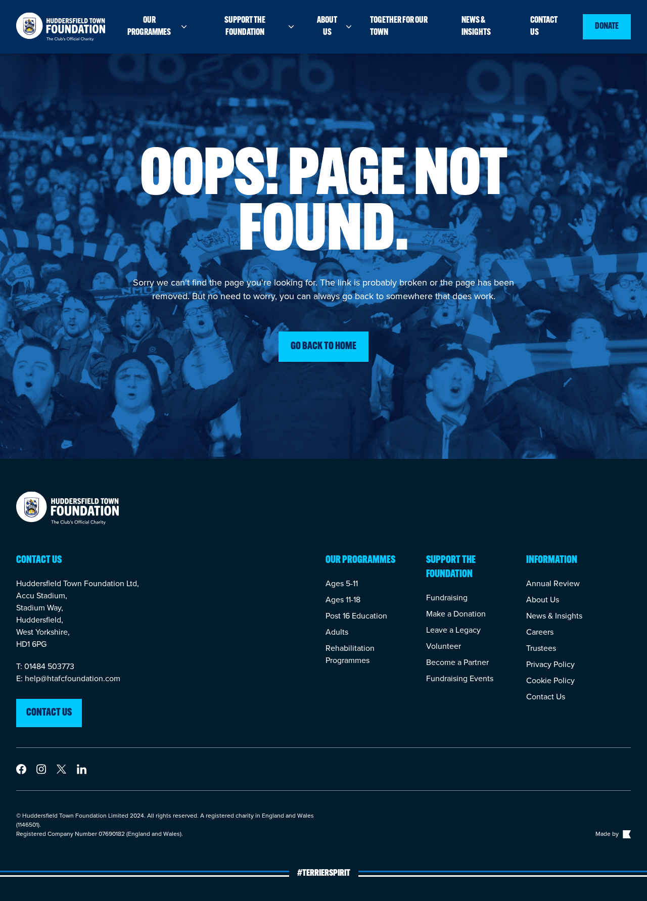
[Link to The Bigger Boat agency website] (626, 833)
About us (327, 26)
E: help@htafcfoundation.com (68, 678)
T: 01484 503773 (45, 666)
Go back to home (323, 347)
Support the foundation (244, 26)
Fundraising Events (459, 678)
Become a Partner (457, 662)
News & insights (476, 26)
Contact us (544, 26)
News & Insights (554, 616)
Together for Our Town (399, 26)
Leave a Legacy (453, 630)
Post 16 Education (356, 616)
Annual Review (553, 583)
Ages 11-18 (343, 599)
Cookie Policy (550, 680)
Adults (337, 632)
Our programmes (149, 26)
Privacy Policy (550, 664)
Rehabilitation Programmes (350, 654)
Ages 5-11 (342, 583)
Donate (607, 26)
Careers (539, 632)
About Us (542, 599)
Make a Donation (456, 614)
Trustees (541, 648)
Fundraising (447, 597)
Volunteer (443, 646)
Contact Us (545, 696)
